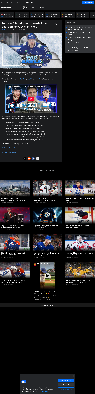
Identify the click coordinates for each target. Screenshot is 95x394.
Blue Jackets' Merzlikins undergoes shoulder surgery (78, 227)
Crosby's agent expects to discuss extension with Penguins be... (78, 281)
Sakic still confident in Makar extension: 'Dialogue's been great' (80, 39)
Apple (38, 79)
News (42, 7)
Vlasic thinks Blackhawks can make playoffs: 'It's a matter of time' (79, 44)
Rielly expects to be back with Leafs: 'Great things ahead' (46, 254)
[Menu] (18, 7)
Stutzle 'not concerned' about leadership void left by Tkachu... (45, 199)
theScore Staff (6, 30)
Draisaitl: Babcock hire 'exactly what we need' (80, 199)
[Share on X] (24, 158)
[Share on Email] (37, 158)
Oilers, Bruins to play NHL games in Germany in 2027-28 (13, 254)
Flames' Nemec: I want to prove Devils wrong (79, 33)
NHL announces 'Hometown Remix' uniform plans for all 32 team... (13, 281)
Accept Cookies (66, 380)
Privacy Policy (43, 391)
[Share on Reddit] (29, 158)
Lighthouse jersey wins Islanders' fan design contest (46, 227)
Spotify (29, 79)
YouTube (23, 79)
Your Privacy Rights (66, 389)
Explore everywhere (9, 152)
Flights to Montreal (8, 148)
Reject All (66, 384)
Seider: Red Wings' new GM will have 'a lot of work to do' (80, 49)
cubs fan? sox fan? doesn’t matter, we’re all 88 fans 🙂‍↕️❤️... (46, 292)
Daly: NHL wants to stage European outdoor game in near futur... (13, 227)
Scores (35, 7)
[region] (47, 384)
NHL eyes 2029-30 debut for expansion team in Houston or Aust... (13, 199)
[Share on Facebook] (33, 158)
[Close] (73, 376)
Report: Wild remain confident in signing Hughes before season (80, 28)
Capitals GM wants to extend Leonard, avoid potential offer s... (79, 254)
